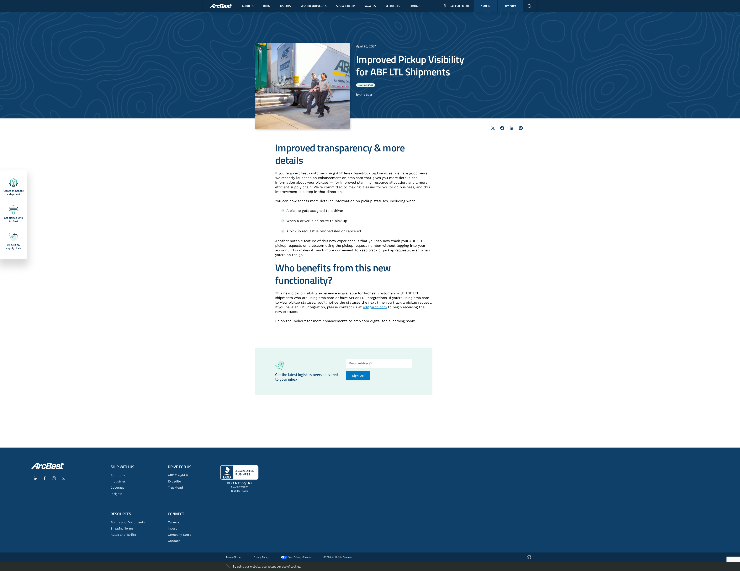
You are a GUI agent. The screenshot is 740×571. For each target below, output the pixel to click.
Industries (118, 481)
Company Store (179, 534)
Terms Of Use (233, 557)
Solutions (118, 475)
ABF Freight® (178, 475)
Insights (116, 494)
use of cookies (291, 566)
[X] (493, 128)
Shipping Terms (122, 528)
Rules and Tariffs (123, 534)
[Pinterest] (520, 128)
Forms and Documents (128, 522)
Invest (172, 528)
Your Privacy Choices (299, 557)
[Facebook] (502, 128)
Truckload (175, 487)
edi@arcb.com (375, 307)
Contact (174, 541)
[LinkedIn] (511, 128)
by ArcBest (364, 94)
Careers (173, 522)
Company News (365, 85)
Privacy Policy (261, 557)
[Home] (47, 466)
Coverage (117, 487)
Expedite (174, 481)
